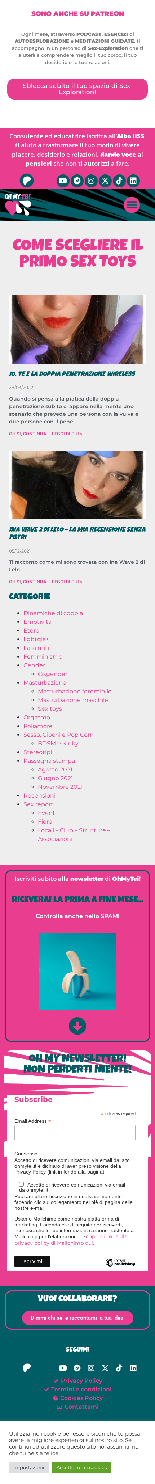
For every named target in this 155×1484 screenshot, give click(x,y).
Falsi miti (36, 647)
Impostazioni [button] (28, 1467)
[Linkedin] (133, 180)
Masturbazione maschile (73, 700)
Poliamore (38, 726)
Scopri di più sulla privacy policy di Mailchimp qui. (70, 1239)
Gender (34, 665)
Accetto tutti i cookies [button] (82, 1467)
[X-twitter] (105, 180)
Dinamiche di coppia (53, 613)
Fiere (45, 821)
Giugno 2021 (55, 778)
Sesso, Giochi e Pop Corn (58, 734)
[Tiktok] (119, 180)
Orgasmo (36, 717)
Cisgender (52, 674)
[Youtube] (63, 180)
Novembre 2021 (60, 786)
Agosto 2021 (55, 769)
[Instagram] (91, 180)
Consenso (25, 1153)
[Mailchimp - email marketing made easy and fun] (120, 1268)
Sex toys (50, 708)
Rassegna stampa (49, 760)
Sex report (38, 804)
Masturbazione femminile (75, 691)
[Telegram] (77, 180)
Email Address (32, 1121)
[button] (132, 205)
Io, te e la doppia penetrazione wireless (72, 374)
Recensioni (39, 795)
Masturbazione (44, 682)
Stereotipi (37, 752)
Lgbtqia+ (36, 639)
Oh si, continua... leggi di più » (45, 433)
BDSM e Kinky (58, 743)
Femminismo (42, 656)
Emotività (37, 621)
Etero (31, 630)
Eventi (47, 812)
